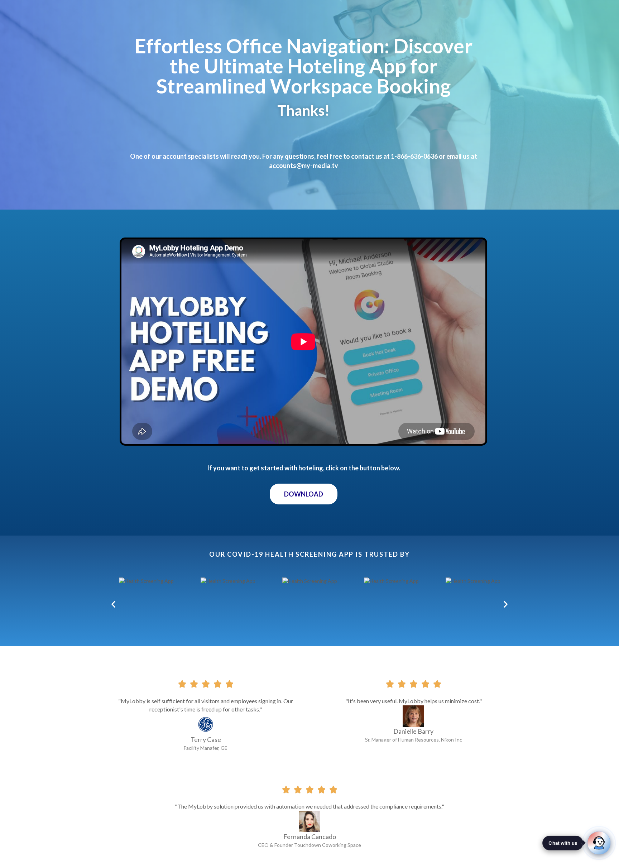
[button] (303, 494)
